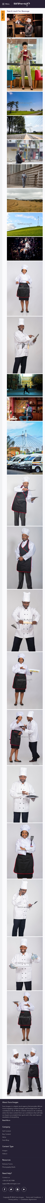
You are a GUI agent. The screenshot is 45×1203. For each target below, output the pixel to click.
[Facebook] (4, 1189)
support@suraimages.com (11, 1183)
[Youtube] (24, 1189)
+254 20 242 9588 (8, 1180)
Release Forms (7, 1164)
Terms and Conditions (33, 1197)
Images (4, 1150)
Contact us (6, 1177)
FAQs (4, 1137)
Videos (4, 1154)
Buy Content (6, 1134)
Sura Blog (5, 1140)
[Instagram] (17, 1189)
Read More (6, 1120)
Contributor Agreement (29, 1199)
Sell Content (6, 1131)
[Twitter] (11, 1189)
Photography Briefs (8, 1167)
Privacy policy (13, 1199)
